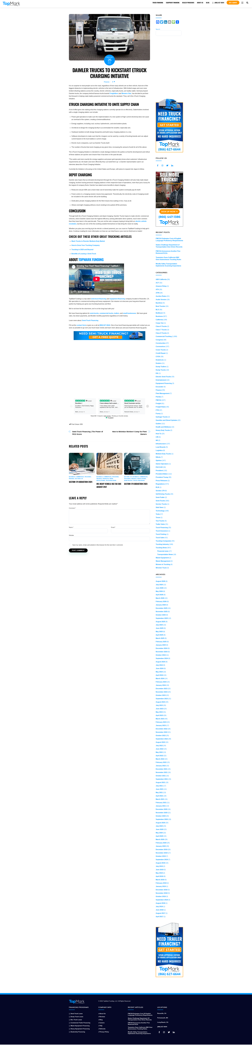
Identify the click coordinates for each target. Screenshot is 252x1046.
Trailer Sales (160, 524)
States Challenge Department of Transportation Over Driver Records (169, 246)
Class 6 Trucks (161, 326)
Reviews (102, 1016)
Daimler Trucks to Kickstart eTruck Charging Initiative (109, 72)
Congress (159, 340)
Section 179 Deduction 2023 (135, 483)
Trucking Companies (163, 541)
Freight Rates (161, 407)
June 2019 (159, 869)
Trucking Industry (162, 544)
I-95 (157, 437)
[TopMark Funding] (11, 5)
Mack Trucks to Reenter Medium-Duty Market (88, 241)
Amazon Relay (161, 286)
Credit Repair (161, 353)
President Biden (162, 474)
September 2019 (162, 859)
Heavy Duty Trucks (163, 430)
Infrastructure (161, 444)
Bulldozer (159, 313)
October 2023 (161, 695)
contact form (81, 325)
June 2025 (159, 628)
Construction (161, 343)
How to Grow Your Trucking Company (85, 245)
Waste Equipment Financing (80, 1025)
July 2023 (159, 705)
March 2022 (160, 759)
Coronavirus (160, 346)
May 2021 (159, 792)
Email (113, 527)
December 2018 (161, 890)
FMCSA (158, 400)
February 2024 (161, 682)
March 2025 (160, 638)
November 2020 (161, 812)
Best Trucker (160, 306)
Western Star (126, 93)
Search (158, 29)
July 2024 (159, 665)
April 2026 (159, 595)
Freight (158, 403)
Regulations (100, 480)
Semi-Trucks (128, 480)
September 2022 (162, 739)
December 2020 (161, 809)
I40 (157, 440)
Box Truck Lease (76, 1019)
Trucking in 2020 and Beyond (82, 249)
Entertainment (161, 380)
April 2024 (159, 675)
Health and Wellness (163, 427)
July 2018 (159, 906)
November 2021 (161, 772)
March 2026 (160, 598)
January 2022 (161, 766)
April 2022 (159, 755)
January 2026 (161, 605)
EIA (157, 373)
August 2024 (160, 662)
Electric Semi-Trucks (163, 376)
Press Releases (161, 480)
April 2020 (159, 836)
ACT (157, 283)
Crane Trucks (161, 350)
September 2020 (162, 819)
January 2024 (161, 685)
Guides (158, 423)
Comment (72, 508)
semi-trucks (94, 313)
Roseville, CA (161, 1013)
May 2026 (159, 591)
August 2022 (160, 742)
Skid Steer (159, 507)
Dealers (158, 363)
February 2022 (161, 762)
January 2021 (161, 806)
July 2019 (159, 866)
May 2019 (159, 873)
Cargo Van (160, 323)
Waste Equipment (162, 558)
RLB (157, 487)
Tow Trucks (160, 521)
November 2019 (161, 853)
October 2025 (161, 615)
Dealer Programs (188, 2)
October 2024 (161, 655)
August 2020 (160, 823)
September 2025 (162, 618)
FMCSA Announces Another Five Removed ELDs (168, 252)
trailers (116, 313)
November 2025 (161, 611)
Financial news (108, 478)
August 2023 (160, 702)
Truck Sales (160, 537)
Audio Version (161, 299)
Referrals (102, 1029)
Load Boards (160, 447)
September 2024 (162, 658)
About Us (200, 2)
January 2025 (161, 645)
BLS (157, 309)
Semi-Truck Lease (76, 1013)
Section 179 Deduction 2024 (80, 481)
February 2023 (161, 722)
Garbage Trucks (162, 417)
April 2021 (159, 796)
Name (71, 527)
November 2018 (161, 893)
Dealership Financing (77, 1032)
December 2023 (161, 688)
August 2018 (160, 903)
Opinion (159, 460)
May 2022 (159, 752)
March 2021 (160, 799)
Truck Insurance (162, 531)
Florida (158, 397)
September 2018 (162, 900)
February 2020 (161, 843)
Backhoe (159, 303)
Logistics (159, 450)
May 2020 (159, 833)
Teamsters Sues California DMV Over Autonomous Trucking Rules (168, 258)
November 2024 (161, 652)
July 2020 (159, 826)
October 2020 (161, 816)
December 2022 (161, 729)
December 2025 (161, 608)
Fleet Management (162, 393)
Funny (158, 413)
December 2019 (161, 849)
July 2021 (159, 786)
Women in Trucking (163, 564)
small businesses (129, 313)
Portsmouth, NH (162, 1018)
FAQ (100, 1025)
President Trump (162, 477)
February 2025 (161, 641)
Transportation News (165, 554)
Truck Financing (157, 2)
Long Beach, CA (162, 1022)
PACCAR (159, 467)
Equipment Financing (172, 2)
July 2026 (159, 584)
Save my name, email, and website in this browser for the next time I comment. (97, 545)
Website (71, 535)
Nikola (158, 457)
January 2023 (161, 725)
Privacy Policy (104, 1032)
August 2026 (160, 581)
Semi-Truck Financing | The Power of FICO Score (87, 433)
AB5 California (161, 279)
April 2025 (159, 635)
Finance (106, 82)
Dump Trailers (161, 366)
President (159, 470)
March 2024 (160, 678)
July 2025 (159, 625)
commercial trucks (106, 313)
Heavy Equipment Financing (80, 1029)
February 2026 (161, 601)
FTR (157, 410)
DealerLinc (160, 360)
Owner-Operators (162, 464)
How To (158, 433)
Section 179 (79, 478)
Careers (102, 1023)
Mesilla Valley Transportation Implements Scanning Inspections (168, 265)
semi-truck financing (98, 299)
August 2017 (160, 913)
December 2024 (161, 648)
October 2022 (161, 735)
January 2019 (161, 886)
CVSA (158, 356)
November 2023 (161, 692)
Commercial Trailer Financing (80, 1023)
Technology (160, 511)
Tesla (158, 514)
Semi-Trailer (160, 497)
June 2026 (159, 588)
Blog (207, 2)
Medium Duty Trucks (163, 454)
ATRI (157, 293)
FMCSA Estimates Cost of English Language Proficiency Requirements (169, 239)
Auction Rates (161, 296)
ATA (157, 289)
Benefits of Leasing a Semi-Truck (83, 254)
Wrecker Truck (161, 568)
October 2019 (161, 856)
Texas (158, 517)
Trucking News (111, 480)
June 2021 (159, 789)
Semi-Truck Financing (90, 320)
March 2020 (160, 839)
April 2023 (159, 715)
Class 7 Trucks (161, 330)
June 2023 (159, 709)
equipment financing (117, 299)
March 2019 (160, 880)
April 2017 (159, 916)
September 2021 (162, 779)
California (159, 319)
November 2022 (161, 732)
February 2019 (161, 883)
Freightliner (114, 93)
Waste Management (163, 561)
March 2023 (160, 719)
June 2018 (159, 910)
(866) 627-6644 (219, 2)
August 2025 (160, 621)
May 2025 (159, 631)
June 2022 (159, 749)
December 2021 (161, 769)
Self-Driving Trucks (163, 494)
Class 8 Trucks (161, 333)
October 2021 (161, 776)
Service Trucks (161, 504)
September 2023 (162, 698)
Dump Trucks (161, 370)
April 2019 (159, 876)
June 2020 (159, 829)
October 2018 (161, 896)
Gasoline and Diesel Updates (166, 420)
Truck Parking (161, 534)
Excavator (159, 387)
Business (72, 476)
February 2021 (161, 802)
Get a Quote (233, 2)
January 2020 (161, 846)
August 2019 (160, 863)
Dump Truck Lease (76, 1016)
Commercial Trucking (83, 476)
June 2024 (159, 668)
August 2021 (160, 782)
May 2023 (159, 712)
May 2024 (159, 672)
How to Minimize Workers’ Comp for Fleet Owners (129, 433)
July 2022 (159, 745)
